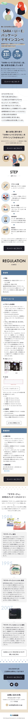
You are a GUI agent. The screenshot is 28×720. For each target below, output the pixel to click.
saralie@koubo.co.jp (15, 705)
